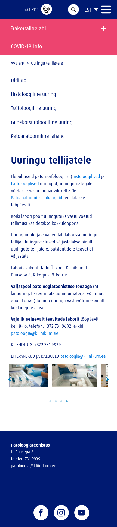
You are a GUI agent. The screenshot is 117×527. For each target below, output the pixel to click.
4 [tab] (66, 401)
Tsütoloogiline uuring (33, 108)
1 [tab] (50, 401)
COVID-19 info (26, 46)
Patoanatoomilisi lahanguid (36, 197)
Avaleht (17, 63)
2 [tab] (56, 401)
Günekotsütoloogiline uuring (41, 122)
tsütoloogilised (25, 183)
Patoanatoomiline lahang (38, 136)
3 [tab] (61, 401)
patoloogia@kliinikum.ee (35, 333)
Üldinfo (18, 80)
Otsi (73, 9)
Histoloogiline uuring (33, 94)
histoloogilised (86, 176)
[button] (9, 379)
